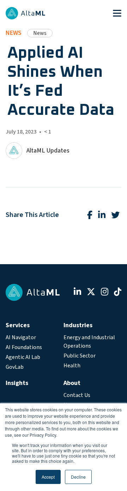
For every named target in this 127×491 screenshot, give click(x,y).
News (14, 33)
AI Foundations (24, 347)
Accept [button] (48, 477)
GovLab (15, 367)
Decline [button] (78, 477)
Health (72, 365)
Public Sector (80, 356)
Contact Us (77, 395)
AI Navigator (21, 337)
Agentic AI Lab (23, 357)
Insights (17, 383)
